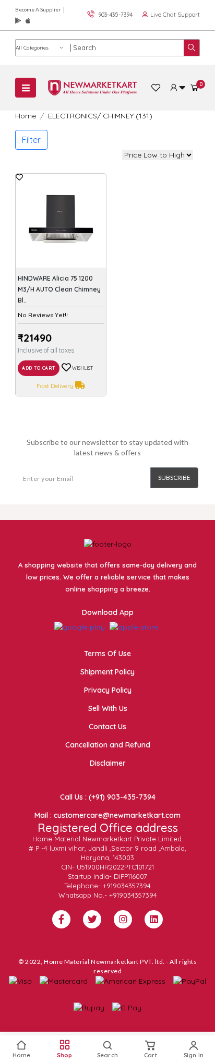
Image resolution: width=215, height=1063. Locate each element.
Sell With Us (107, 708)
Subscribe (174, 477)
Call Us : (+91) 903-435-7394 (108, 797)
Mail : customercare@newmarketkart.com (107, 815)
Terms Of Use (107, 653)
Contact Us (107, 726)
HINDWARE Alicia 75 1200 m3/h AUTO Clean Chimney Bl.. (59, 289)
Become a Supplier (38, 9)
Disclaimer (108, 763)
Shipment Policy (107, 672)
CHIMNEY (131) (127, 115)
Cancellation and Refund (107, 745)
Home (25, 115)
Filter (31, 140)
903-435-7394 (115, 14)
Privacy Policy (108, 690)
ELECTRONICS (72, 115)
